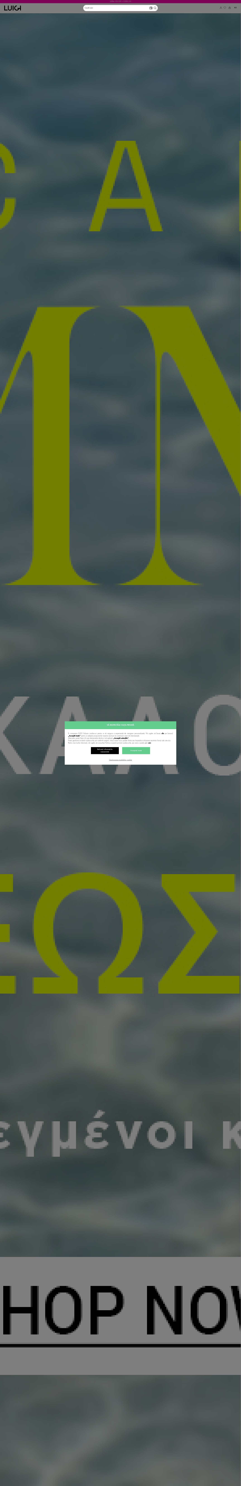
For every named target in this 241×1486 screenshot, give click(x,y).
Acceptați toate (136, 750)
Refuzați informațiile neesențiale (105, 751)
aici (149, 743)
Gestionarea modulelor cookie (120, 760)
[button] (155, 8)
